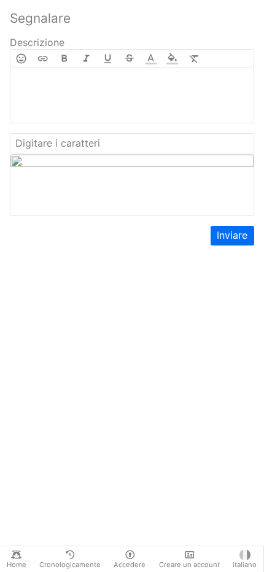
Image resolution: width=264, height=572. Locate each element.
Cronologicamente (70, 564)
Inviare (232, 235)
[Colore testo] (150, 59)
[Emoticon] (21, 59)
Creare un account (189, 564)
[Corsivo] (86, 59)
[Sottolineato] (107, 59)
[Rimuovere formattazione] (194, 59)
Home (16, 564)
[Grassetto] (64, 59)
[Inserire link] (42, 59)
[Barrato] (129, 59)
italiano (245, 564)
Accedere (130, 564)
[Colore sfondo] (172, 59)
